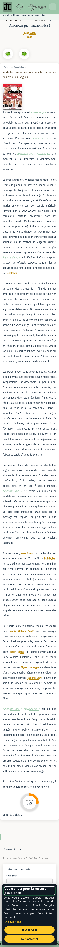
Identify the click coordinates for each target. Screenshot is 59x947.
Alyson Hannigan (30, 667)
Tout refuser (29, 929)
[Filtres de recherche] (50, 20)
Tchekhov (11, 273)
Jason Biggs (17, 651)
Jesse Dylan (29, 32)
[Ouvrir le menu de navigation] (52, 6)
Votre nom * (11, 875)
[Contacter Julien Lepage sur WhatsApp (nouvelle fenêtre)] (25, 20)
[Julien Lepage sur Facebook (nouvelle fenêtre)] (6, 20)
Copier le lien (19, 67)
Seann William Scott (21, 631)
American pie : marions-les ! (34, 153)
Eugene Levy (34, 677)
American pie (38, 112)
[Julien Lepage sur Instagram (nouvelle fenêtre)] (11, 20)
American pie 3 (12, 491)
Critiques (15, 15)
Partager (7, 67)
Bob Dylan (50, 558)
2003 (29, 37)
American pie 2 (42, 138)
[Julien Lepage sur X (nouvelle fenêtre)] (30, 20)
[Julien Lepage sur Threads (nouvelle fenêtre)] (20, 20)
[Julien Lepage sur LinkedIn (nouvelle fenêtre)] (16, 20)
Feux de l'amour (12, 257)
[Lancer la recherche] (54, 20)
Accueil (6, 15)
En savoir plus (13, 922)
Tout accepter (29, 938)
